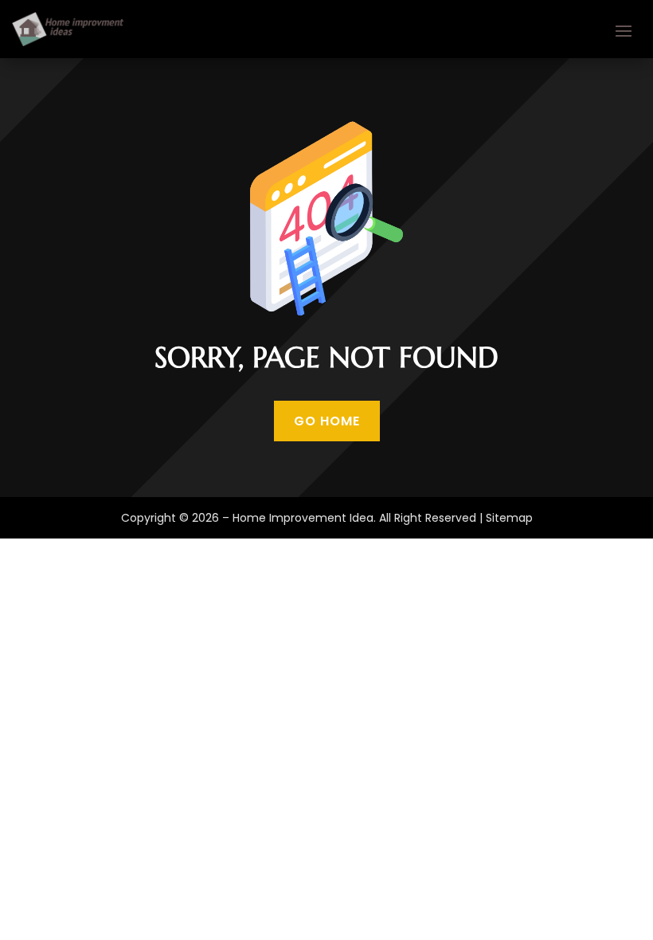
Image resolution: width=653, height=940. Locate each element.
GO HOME (327, 421)
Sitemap (509, 518)
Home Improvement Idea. (304, 518)
